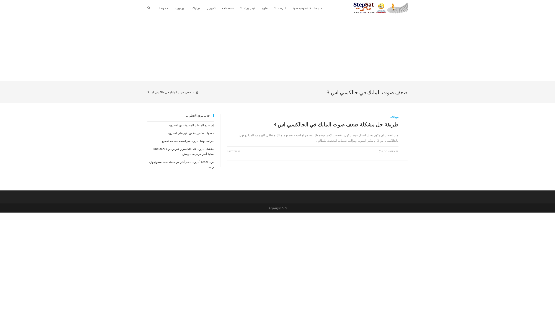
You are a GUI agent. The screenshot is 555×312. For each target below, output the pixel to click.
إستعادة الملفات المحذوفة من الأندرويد (191, 125)
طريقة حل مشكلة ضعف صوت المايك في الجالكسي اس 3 (335, 124)
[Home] (197, 92)
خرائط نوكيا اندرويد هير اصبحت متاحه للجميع (188, 141)
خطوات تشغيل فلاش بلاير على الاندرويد (190, 133)
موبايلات (394, 117)
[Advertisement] (277, 48)
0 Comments (390, 151)
